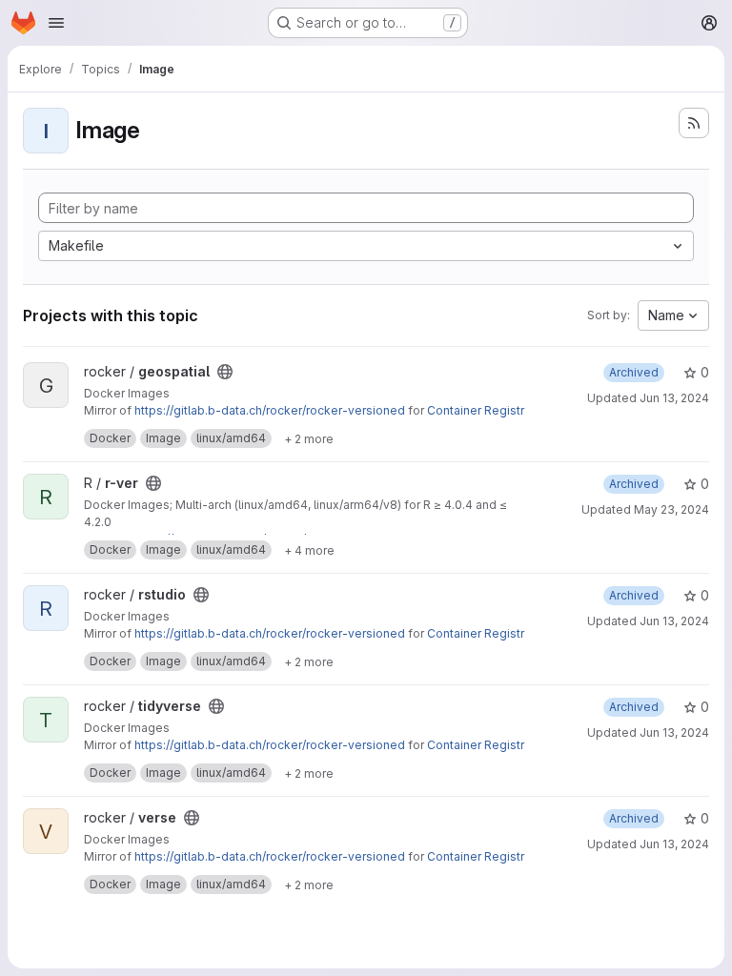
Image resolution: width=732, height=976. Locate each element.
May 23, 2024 (671, 509)
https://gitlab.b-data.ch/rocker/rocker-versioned (269, 410)
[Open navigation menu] (56, 23)
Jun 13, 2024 (674, 398)
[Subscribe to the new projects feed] (694, 123)
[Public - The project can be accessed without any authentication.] (225, 371)
